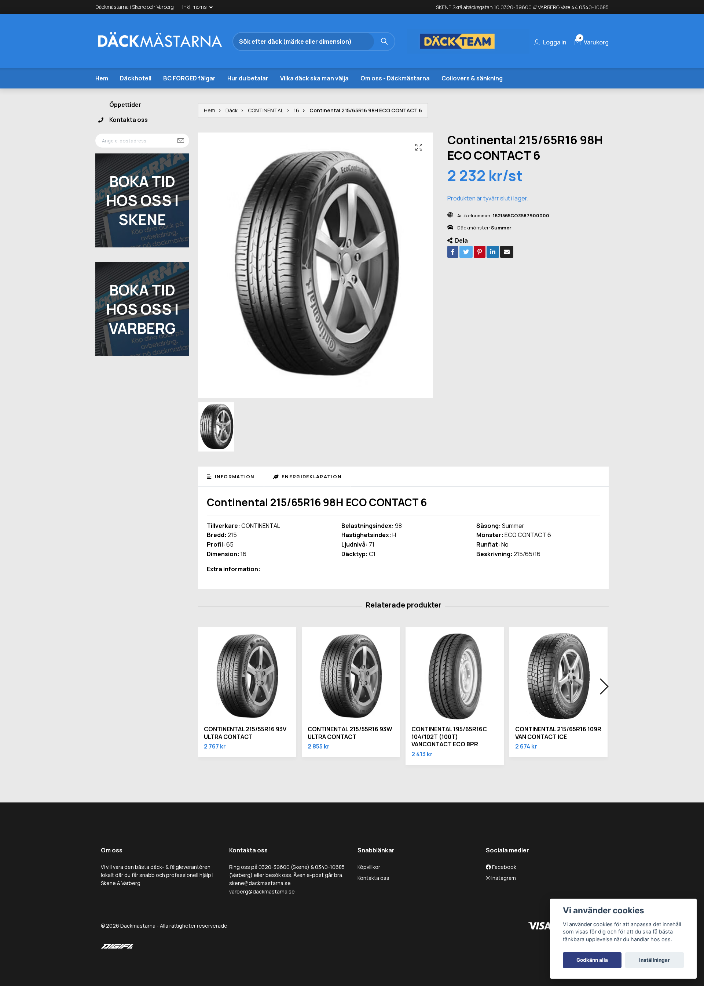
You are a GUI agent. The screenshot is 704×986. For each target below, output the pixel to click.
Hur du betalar (247, 78)
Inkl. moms (195, 6)
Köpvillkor (369, 866)
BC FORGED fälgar (189, 78)
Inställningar (654, 960)
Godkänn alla (592, 960)
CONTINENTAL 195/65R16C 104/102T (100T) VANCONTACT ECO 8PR (449, 736)
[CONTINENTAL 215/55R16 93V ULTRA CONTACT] (247, 676)
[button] (604, 686)
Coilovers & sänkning (472, 78)
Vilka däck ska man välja (314, 78)
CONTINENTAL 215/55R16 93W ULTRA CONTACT (350, 733)
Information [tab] (233, 476)
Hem (101, 78)
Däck (231, 110)
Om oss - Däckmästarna (395, 78)
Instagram (503, 877)
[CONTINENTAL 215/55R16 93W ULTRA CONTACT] (351, 676)
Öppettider (125, 105)
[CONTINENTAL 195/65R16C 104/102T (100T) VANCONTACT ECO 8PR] (454, 676)
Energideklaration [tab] (311, 476)
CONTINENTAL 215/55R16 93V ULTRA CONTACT (245, 733)
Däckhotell (135, 78)
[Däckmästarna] (159, 41)
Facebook (503, 866)
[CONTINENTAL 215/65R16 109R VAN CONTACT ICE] (558, 676)
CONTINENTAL (265, 110)
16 (296, 110)
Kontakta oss (128, 120)
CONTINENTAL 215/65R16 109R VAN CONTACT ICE (558, 733)
